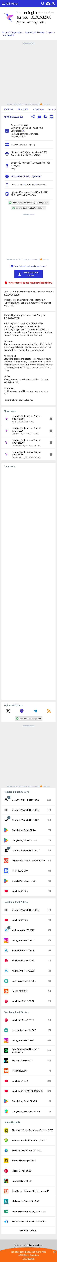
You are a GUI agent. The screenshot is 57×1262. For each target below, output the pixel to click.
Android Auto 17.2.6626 (23, 950)
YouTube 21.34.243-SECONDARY (27, 1091)
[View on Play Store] (39, 117)
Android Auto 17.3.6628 (23, 930)
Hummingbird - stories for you (39, 32)
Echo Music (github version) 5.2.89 (28, 860)
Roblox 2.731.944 (20, 871)
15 (24, 184)
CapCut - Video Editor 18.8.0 (25, 799)
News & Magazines (13, 117)
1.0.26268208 (8, 35)
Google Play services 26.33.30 (26, 1111)
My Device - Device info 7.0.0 (25, 1201)
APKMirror (12, 3)
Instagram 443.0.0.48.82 (23, 1040)
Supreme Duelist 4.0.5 (22, 1060)
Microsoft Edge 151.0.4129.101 (27, 1150)
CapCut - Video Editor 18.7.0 (25, 850)
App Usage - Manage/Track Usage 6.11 (30, 1191)
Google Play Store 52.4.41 (24, 830)
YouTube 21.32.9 (20, 1081)
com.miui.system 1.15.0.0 (24, 981)
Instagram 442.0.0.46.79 (23, 940)
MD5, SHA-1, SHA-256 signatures (26, 176)
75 (23, 131)
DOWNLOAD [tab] (8, 109)
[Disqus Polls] (28, 507)
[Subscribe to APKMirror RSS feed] (49, 712)
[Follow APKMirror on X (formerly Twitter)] (8, 712)
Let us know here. (35, 1245)
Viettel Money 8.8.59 (21, 1171)
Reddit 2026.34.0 (20, 1071)
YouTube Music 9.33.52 (23, 960)
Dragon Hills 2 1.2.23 (21, 1181)
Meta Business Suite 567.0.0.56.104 (29, 1221)
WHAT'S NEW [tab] (23, 109)
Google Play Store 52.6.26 (24, 881)
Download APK (30, 274)
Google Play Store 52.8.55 (24, 1101)
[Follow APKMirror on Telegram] (35, 712)
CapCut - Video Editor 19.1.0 (25, 810)
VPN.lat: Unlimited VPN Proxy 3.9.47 (29, 1140)
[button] (33, 117)
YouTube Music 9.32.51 (23, 1001)
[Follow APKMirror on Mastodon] (22, 712)
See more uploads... (28, 1230)
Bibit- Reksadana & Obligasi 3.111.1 (28, 1211)
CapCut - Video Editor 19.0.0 (25, 820)
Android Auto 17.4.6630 (23, 971)
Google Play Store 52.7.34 (24, 840)
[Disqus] (28, 584)
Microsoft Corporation (32, 22)
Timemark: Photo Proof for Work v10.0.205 (32, 1130)
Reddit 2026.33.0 (20, 991)
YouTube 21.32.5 (20, 891)
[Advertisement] (28, 73)
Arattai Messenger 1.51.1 (24, 1160)
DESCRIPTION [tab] (38, 109)
